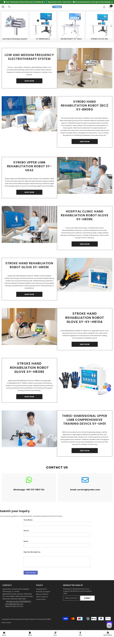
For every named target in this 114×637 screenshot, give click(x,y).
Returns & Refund (42, 594)
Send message (31, 572)
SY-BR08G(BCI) (43, 39)
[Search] (9, 6)
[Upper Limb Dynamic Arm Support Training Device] (29, 428)
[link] (29, 487)
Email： (26, 541)
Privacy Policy (41, 599)
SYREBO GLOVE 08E (99, 39)
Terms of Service (42, 597)
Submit (87, 598)
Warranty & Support (43, 592)
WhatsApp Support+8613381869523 (18, 601)
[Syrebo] (15, 25)
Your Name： (29, 520)
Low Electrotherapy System (14, 39)
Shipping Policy (41, 589)
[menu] (3, 6)
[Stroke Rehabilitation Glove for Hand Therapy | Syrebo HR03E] (84, 275)
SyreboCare (18, 619)
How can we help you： (33, 552)
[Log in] (104, 7)
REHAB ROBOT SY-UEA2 (71, 39)
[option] (57, 2)
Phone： (27, 531)
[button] (111, 26)
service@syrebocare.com (14, 604)
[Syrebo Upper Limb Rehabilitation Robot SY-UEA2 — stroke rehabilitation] (84, 175)
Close (112, 2)
